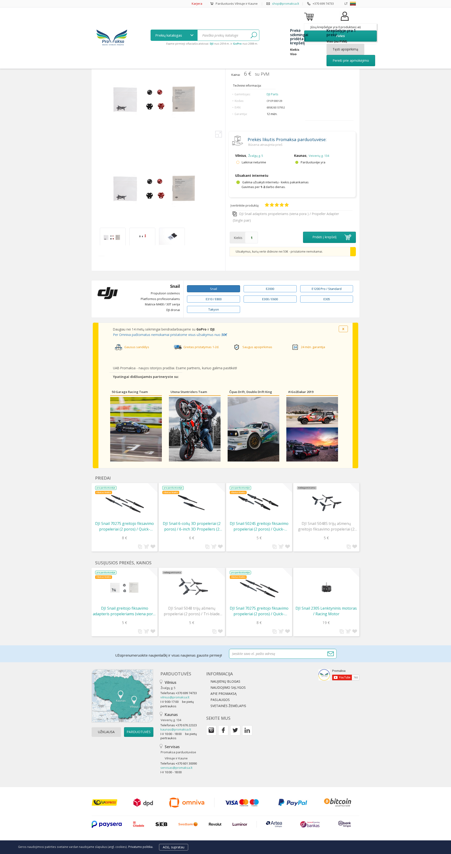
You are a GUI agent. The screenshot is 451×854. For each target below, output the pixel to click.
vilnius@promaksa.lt (174, 697)
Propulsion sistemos (165, 293)
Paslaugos (220, 699)
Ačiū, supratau (173, 847)
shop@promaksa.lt (285, 3)
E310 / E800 (214, 299)
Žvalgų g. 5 (255, 156)
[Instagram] (211, 730)
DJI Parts (272, 94)
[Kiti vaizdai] (96, 236)
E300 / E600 (270, 299)
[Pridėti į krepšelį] (146, 546)
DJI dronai (173, 310)
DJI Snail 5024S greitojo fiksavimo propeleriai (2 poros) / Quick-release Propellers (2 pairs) (259, 526)
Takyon (213, 309)
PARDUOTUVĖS (139, 732)
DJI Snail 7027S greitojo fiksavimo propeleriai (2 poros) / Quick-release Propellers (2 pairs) (124, 526)
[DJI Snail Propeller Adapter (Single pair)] (112, 244)
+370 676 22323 (186, 725)
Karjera (197, 3)
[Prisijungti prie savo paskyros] (344, 21)
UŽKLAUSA (106, 732)
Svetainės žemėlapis (228, 706)
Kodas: (239, 100)
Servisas (178, 752)
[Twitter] (235, 730)
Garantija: (240, 113)
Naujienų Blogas (225, 681)
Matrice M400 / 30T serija (162, 304)
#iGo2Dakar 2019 (300, 392)
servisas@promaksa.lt (176, 768)
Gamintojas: (242, 94)
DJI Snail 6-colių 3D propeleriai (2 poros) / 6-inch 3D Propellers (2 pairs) (192, 526)
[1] (253, 35)
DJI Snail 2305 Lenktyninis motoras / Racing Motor (326, 611)
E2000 (270, 289)
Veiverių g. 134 (319, 156)
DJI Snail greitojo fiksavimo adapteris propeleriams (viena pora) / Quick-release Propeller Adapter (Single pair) (124, 611)
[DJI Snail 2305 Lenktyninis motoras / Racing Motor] (326, 587)
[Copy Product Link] (235, 214)
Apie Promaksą (223, 693)
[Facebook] (223, 730)
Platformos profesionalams (160, 299)
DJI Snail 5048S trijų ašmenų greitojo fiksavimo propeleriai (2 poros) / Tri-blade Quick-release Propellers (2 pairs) (326, 526)
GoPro (201, 329)
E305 (326, 299)
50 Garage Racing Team (130, 392)
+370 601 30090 (186, 763)
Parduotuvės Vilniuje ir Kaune (237, 3)
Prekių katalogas (169, 35)
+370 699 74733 (323, 3)
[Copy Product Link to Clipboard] (140, 547)
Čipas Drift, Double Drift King (250, 392)
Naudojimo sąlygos (228, 687)
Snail (175, 286)
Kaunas (171, 717)
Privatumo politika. (140, 847)
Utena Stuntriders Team (189, 392)
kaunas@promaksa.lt (175, 729)
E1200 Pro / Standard (327, 289)
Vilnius (168, 685)
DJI (212, 329)
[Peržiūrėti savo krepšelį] (309, 16)
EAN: (238, 107)
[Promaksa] (112, 38)
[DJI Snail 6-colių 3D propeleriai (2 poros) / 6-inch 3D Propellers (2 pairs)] (191, 502)
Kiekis (238, 237)
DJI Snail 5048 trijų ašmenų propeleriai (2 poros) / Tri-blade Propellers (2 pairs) (192, 611)
